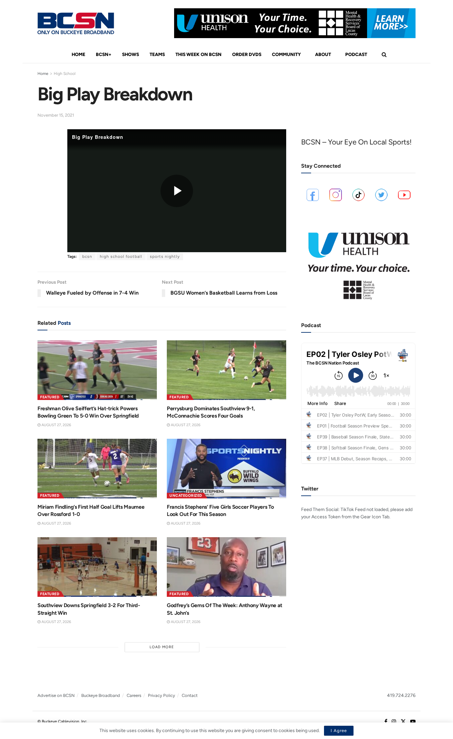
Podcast (356, 54)
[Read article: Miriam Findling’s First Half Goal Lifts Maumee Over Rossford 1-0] (97, 468)
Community (286, 54)
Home (78, 54)
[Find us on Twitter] (403, 722)
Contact (190, 695)
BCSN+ (103, 54)
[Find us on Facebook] (385, 722)
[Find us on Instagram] (394, 722)
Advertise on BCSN (56, 695)
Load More (162, 647)
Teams (157, 54)
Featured (49, 397)
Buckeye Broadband (100, 695)
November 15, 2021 (55, 115)
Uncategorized (185, 495)
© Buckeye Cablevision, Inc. (62, 721)
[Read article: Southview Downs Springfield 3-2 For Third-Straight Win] (97, 567)
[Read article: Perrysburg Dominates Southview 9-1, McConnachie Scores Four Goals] (226, 370)
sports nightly (165, 256)
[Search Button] (384, 54)
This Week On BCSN (198, 54)
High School (65, 73)
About (323, 54)
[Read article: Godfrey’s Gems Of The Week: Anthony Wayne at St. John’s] (226, 567)
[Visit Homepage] (75, 23)
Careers (134, 695)
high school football (121, 256)
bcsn (87, 256)
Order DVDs (246, 54)
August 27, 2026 (55, 425)
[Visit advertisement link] (295, 23)
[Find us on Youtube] (413, 722)
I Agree (339, 730)
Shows (130, 54)
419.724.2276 (401, 695)
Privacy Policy (161, 695)
